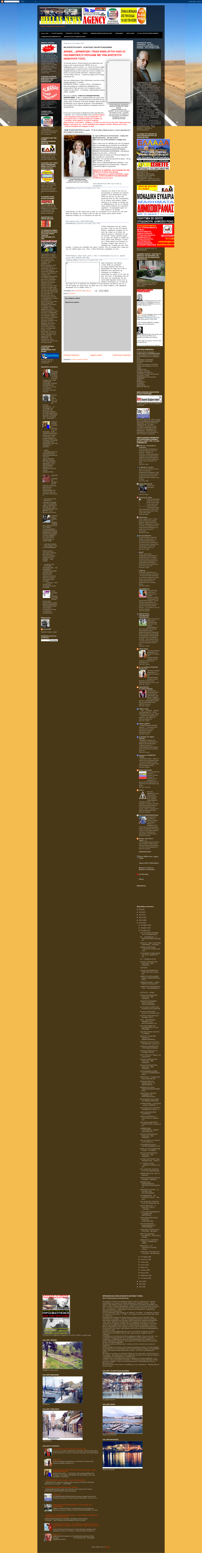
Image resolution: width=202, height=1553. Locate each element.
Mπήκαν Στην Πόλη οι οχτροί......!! (146, 839)
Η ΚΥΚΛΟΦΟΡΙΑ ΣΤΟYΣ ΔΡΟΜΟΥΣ (148, 355)
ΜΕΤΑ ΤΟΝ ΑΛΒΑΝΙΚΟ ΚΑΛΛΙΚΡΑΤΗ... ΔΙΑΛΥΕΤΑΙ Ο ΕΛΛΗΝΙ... (150, 1235)
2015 (140, 920)
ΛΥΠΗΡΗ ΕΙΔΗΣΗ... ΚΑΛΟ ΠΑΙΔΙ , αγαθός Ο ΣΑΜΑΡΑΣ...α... (150, 1104)
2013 (140, 1281)
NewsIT (141, 552)
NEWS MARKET (119, 33)
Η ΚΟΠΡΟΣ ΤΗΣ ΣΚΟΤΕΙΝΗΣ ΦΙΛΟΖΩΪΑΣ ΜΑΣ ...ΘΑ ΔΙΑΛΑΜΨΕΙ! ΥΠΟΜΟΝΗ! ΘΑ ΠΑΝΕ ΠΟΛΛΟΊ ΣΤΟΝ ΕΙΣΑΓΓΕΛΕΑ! (50, 569)
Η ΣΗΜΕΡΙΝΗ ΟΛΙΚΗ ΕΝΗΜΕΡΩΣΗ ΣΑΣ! (51, 36)
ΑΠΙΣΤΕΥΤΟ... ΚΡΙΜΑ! (147, 992)
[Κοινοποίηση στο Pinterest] (108, 291)
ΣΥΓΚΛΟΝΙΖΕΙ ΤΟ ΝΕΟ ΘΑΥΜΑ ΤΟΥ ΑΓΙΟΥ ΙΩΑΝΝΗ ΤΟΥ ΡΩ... (150, 954)
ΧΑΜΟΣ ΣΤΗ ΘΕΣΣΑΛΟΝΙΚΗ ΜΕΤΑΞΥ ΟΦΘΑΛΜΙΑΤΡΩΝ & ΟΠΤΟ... (150, 978)
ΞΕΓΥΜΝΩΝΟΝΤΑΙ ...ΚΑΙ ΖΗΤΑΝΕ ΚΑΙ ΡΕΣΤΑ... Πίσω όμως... (149, 1197)
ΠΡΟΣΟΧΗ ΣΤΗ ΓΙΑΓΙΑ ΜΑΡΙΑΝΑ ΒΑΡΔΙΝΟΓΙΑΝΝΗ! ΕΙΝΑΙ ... (150, 1089)
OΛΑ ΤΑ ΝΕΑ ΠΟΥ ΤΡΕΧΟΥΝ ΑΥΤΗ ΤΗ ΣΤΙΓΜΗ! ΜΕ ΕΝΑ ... (150, 1170)
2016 (140, 917)
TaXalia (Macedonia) (145, 484)
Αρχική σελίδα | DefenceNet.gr (149, 863)
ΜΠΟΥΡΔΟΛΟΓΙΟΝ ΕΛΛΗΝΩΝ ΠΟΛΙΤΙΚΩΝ (74, 36)
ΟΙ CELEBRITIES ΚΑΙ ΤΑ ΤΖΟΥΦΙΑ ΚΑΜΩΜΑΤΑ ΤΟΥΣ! (150, 1145)
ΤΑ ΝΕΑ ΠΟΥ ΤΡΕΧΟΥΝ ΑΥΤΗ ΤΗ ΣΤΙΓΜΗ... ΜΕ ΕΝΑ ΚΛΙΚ (150, 1252)
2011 (140, 1287)
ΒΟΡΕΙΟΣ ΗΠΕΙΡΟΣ (143, 386)
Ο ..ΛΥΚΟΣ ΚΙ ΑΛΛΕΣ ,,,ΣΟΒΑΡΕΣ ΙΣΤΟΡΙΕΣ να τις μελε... (150, 1165)
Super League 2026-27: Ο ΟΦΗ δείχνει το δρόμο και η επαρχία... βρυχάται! (148, 520)
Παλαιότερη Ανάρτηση (122, 355)
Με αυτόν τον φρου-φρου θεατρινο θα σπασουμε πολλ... (150, 1012)
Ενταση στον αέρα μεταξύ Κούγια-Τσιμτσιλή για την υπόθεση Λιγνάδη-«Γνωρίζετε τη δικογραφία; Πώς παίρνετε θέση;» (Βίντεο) (148, 595)
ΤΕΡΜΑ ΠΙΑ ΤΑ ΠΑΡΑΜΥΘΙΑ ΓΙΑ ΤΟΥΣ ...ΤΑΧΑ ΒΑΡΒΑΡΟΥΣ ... (150, 988)
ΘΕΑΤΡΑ (139, 380)
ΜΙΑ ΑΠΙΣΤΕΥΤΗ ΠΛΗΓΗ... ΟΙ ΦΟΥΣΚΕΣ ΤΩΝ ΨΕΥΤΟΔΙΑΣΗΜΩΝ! (149, 1191)
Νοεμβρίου (144, 928)
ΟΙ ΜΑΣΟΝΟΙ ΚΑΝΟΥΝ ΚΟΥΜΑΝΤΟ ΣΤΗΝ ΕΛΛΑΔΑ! (54, 374)
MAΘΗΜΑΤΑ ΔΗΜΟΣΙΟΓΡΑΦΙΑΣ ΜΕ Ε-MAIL (101, 33)
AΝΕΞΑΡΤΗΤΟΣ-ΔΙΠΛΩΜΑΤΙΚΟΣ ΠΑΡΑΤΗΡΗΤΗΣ (144, 615)
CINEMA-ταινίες (142, 369)
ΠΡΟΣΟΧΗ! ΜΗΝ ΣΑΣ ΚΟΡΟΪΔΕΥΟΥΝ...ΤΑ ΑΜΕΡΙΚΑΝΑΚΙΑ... (147, 1083)
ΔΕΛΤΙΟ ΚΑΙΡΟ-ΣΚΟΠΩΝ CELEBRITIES (148, 1113)
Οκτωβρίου (144, 930)
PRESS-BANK (143, 649)
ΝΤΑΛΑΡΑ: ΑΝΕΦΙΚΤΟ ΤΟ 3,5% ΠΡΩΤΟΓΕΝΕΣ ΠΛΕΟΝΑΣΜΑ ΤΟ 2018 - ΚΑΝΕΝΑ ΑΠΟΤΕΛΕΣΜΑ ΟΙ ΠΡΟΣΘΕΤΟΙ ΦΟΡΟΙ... (149, 797)
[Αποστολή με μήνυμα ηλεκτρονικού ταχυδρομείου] (100, 291)
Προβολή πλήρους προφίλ (49, 632)
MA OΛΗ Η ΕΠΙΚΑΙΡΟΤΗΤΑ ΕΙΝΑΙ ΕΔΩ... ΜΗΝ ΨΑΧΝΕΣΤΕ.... (148, 963)
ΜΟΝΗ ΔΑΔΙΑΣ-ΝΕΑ (145, 770)
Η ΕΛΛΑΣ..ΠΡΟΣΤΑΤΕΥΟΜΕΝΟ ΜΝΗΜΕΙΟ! (148, 33)
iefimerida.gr (143, 517)
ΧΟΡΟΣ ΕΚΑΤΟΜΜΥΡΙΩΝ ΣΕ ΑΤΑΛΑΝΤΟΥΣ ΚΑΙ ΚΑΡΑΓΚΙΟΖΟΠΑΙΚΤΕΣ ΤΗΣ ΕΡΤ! (50, 454)
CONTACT (85, 33)
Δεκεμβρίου (144, 925)
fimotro (141, 790)
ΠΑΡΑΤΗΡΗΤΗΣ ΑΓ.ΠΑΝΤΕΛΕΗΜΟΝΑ (146, 688)
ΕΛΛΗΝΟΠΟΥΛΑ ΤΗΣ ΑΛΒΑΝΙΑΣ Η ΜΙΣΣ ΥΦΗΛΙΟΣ (61, 1487)
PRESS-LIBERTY (144, 724)
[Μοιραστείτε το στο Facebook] (106, 291)
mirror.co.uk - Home (145, 497)
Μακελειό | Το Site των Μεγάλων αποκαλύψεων (147, 868)
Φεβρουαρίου (145, 1275)
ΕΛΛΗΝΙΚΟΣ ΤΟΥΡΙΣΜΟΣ (145, 360)
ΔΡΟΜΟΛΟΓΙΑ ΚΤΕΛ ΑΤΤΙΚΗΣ (146, 377)
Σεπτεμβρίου (145, 1257)
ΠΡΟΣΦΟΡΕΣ (141, 382)
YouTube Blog (143, 874)
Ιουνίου (143, 1265)
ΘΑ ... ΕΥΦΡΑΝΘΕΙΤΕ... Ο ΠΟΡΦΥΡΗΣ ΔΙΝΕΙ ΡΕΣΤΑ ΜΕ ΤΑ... (150, 938)
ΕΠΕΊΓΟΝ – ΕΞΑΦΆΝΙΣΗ (54, 478)
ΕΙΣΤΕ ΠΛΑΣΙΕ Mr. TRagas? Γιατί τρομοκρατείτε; (150, 1056)
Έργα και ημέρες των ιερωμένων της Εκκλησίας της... (150, 1141)
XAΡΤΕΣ (139, 363)
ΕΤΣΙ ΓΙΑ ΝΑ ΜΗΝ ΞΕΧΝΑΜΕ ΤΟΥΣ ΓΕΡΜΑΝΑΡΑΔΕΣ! (149, 933)
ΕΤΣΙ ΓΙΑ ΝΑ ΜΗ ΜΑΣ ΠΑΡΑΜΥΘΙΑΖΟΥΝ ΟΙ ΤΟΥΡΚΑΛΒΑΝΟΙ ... (147, 1225)
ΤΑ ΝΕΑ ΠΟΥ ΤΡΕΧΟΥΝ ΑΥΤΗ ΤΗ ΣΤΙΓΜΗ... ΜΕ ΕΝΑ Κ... (149, 1230)
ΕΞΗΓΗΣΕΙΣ (144, 968)
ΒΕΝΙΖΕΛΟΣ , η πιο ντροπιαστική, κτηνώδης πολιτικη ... (148, 1247)
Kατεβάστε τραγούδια (143, 371)
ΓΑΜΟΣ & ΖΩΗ (143, 709)
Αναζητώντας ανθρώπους (145, 372)
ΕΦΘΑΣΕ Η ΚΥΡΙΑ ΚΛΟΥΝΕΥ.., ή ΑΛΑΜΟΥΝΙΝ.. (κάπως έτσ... (150, 1043)
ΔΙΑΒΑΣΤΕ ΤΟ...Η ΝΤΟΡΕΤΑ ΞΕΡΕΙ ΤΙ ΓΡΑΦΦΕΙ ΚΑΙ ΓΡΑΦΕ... (149, 1241)
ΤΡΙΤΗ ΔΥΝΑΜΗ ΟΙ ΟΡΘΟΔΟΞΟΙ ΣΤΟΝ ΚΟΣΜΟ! (54, 595)
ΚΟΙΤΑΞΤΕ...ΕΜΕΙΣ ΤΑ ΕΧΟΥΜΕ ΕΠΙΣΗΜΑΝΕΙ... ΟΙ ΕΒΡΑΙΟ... (150, 943)
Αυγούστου (144, 1259)
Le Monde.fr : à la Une (146, 467)
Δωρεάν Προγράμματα (144, 364)
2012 (140, 1284)
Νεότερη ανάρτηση (71, 355)
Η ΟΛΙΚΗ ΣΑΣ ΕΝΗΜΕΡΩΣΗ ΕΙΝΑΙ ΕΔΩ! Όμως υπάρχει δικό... (149, 972)
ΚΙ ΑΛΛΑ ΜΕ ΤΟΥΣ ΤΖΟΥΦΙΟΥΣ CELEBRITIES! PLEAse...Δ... (150, 1108)
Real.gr (141, 879)
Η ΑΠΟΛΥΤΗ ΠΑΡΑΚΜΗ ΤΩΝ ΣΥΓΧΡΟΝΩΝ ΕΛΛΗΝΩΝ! (149, 1047)
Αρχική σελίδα (44, 33)
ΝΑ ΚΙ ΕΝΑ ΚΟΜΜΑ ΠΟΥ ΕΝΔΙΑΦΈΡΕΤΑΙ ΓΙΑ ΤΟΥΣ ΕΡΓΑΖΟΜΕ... (149, 1027)
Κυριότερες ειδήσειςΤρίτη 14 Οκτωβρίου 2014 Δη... (148, 1051)
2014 (140, 923)
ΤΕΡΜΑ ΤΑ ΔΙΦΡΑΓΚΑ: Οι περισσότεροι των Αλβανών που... (149, 1118)
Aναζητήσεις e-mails (143, 375)
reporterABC (47, 629)
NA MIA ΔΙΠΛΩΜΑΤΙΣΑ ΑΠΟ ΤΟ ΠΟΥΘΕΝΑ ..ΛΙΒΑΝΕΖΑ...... (150, 1178)
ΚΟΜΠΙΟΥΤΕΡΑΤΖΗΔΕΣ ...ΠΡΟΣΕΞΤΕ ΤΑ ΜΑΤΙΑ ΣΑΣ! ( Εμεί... (150, 949)
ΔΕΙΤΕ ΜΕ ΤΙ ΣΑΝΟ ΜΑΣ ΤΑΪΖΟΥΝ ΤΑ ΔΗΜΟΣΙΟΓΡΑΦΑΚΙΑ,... (148, 1037)
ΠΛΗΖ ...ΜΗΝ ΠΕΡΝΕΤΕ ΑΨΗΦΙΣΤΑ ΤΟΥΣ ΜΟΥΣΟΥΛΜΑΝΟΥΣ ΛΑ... (149, 1021)
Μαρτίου (143, 1273)
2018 (140, 912)
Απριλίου (144, 1270)
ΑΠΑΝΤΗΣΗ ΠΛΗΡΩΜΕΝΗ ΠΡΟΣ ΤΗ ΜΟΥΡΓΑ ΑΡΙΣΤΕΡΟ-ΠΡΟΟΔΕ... (148, 1002)
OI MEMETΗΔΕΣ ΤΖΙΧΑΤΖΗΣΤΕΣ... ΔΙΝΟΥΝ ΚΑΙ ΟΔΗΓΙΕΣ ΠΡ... (149, 1130)
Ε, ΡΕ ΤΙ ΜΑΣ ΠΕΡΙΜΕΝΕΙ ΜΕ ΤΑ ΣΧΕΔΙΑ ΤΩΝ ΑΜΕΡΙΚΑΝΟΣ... (149, 1213)
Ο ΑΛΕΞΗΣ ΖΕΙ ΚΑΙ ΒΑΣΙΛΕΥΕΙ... (50, 499)
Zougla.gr (142, 570)
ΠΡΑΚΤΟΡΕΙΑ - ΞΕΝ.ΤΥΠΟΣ (73, 33)
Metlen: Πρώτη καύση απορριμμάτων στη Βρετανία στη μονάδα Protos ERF (148, 555)
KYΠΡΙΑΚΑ (140, 383)
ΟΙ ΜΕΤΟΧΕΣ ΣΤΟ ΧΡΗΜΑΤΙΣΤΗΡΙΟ (148, 353)
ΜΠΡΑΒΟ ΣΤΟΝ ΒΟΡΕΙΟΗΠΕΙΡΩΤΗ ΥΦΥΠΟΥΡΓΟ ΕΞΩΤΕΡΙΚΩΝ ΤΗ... (150, 1184)
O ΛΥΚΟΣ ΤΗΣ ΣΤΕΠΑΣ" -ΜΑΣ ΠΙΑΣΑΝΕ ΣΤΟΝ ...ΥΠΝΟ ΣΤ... (150, 1160)
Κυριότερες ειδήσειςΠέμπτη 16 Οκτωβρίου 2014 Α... (149, 1016)
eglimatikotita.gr (144, 589)
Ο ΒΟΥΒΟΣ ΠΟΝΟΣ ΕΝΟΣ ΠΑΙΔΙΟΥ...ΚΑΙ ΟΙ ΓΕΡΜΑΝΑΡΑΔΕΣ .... (50, 546)
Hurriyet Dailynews (145, 535)
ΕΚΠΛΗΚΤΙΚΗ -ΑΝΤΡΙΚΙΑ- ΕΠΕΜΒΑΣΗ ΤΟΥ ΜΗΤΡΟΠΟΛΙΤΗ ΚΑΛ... (148, 1095)
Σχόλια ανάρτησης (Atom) (80, 359)
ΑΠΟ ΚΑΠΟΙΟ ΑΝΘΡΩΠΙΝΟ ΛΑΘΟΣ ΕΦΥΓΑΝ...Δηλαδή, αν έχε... (150, 1124)
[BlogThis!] (102, 291)
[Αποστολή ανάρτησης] (95, 290)
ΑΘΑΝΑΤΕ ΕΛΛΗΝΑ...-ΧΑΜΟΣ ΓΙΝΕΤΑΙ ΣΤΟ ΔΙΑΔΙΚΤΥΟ (149, 983)
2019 (140, 909)
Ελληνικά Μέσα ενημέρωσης (145, 352)
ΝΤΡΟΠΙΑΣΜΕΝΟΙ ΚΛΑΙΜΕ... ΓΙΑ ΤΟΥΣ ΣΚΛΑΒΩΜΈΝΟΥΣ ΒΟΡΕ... (150, 1072)
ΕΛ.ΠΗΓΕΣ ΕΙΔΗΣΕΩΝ (57, 33)
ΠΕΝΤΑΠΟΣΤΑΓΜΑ (145, 852)
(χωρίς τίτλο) (56, 1459)
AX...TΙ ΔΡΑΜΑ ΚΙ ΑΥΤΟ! (148, 959)
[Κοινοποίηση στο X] (104, 291)
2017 (140, 915)
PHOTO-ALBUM (130, 33)
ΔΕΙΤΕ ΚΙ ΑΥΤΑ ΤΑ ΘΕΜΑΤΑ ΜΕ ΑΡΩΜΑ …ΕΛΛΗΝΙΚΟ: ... (150, 1149)
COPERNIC (140, 374)
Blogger (107, 1547)
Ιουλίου (143, 1262)
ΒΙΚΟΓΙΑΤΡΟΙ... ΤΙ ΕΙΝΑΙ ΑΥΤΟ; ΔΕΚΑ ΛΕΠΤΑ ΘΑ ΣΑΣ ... (150, 1078)
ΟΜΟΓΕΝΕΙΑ (141, 385)
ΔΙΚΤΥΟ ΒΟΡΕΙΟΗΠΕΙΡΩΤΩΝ (148, 815)
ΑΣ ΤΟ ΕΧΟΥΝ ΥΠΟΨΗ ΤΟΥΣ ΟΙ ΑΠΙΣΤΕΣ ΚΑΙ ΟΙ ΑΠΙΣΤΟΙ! (150, 1008)
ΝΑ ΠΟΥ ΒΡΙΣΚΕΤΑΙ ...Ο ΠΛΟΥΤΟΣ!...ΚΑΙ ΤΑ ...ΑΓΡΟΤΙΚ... (148, 1207)
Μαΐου (143, 1267)
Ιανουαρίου (144, 1278)
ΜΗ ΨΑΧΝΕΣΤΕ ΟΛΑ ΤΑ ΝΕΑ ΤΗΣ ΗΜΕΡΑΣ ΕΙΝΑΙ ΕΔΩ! (149, 1100)
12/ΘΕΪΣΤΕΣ (141, 379)
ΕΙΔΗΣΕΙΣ (72, 293)
